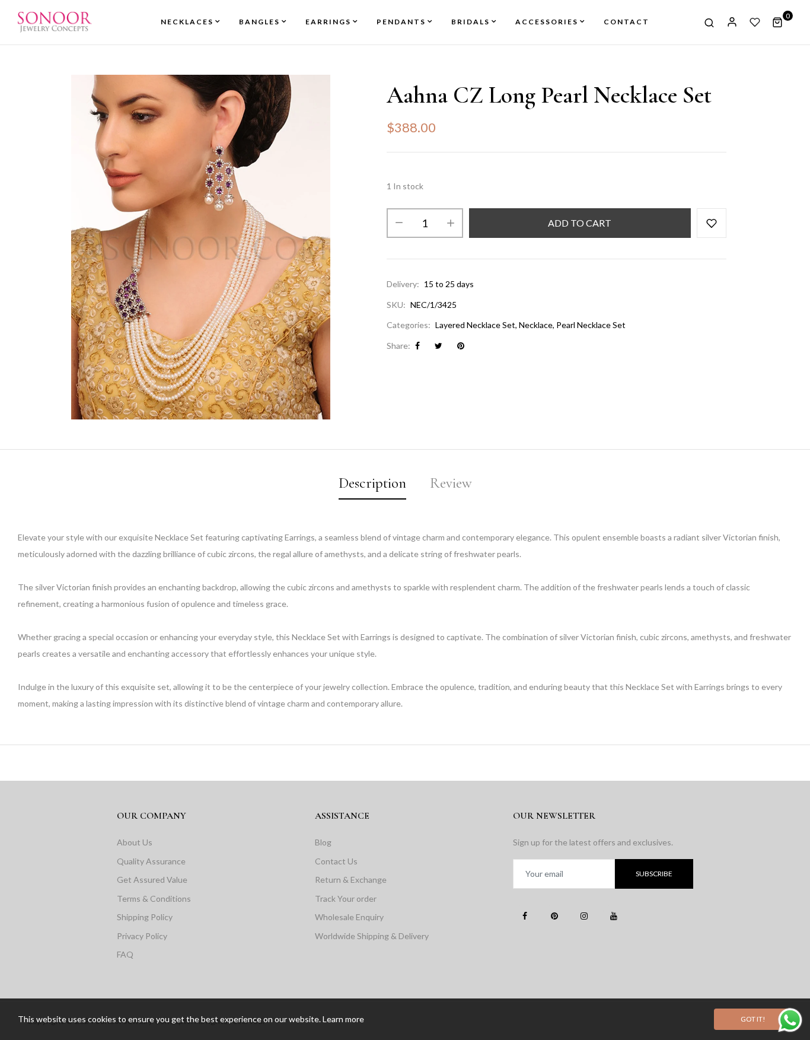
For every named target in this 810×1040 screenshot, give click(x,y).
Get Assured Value (152, 879)
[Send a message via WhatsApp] (790, 1020)
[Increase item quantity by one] (450, 223)
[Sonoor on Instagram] (584, 915)
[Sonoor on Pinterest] (554, 915)
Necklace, (536, 325)
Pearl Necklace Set (591, 325)
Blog (323, 842)
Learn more (343, 1019)
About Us (134, 842)
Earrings (328, 21)
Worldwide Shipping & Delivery (372, 936)
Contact (626, 21)
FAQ (125, 954)
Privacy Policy (142, 936)
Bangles (259, 21)
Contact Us (336, 861)
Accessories (546, 21)
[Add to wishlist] (711, 223)
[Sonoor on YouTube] (614, 915)
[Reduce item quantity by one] (399, 223)
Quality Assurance (151, 861)
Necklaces (187, 21)
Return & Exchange (351, 879)
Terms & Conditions (154, 898)
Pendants (401, 21)
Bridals (470, 21)
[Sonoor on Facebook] (525, 915)
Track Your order (346, 898)
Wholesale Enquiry (349, 917)
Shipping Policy (145, 917)
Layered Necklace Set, (476, 325)
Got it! (753, 1018)
